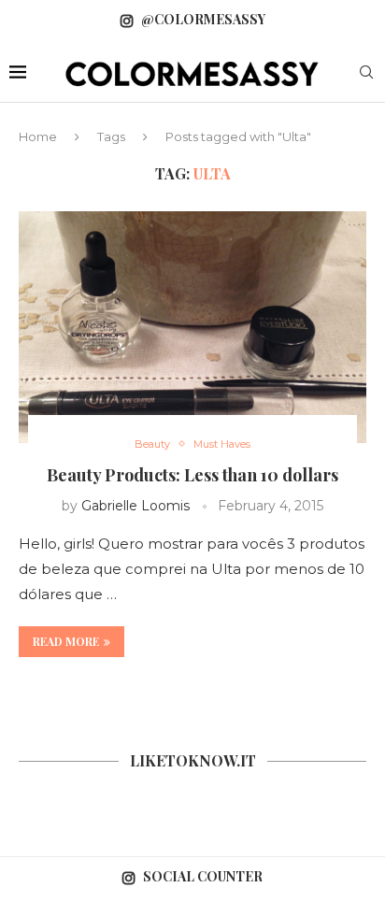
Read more (66, 641)
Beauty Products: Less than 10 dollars (192, 475)
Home (38, 136)
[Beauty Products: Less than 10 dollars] (192, 327)
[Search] (366, 73)
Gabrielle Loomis (135, 505)
